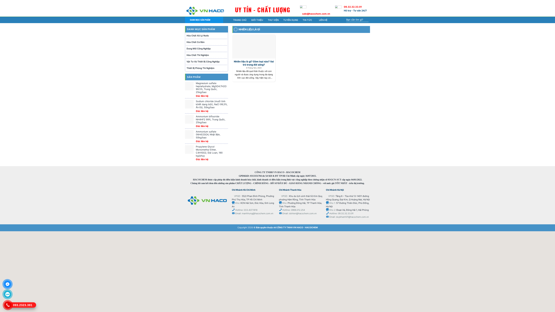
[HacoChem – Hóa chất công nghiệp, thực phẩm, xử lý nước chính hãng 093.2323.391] (205, 11)
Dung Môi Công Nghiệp (199, 48)
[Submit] (366, 19)
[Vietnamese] (367, 2)
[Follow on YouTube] (196, 2)
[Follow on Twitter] (192, 2)
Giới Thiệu (257, 20)
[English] (361, 2)
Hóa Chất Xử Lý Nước (198, 35)
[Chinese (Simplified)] (355, 2)
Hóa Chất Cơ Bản (196, 42)
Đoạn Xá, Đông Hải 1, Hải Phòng (352, 210)
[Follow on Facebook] (187, 2)
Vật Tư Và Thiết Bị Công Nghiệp (203, 61)
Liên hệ (323, 20)
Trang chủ (240, 20)
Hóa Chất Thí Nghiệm (198, 55)
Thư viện (273, 20)
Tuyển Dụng (290, 20)
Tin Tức (307, 20)
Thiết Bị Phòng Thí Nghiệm (200, 68)
